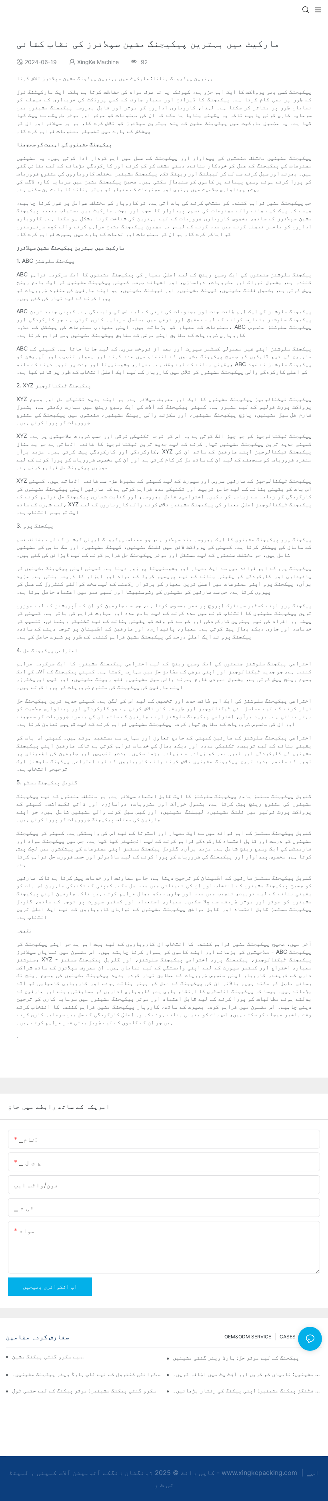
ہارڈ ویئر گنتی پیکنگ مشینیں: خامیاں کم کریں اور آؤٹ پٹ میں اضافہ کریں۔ (247, 1373)
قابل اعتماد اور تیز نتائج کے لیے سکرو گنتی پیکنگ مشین (49, 1356)
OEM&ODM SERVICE (247, 1337)
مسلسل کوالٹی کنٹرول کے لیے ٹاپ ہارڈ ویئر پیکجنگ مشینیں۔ (86, 1373)
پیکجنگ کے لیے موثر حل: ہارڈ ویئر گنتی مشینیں (236, 1357)
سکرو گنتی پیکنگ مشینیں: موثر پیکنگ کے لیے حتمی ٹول (84, 1390)
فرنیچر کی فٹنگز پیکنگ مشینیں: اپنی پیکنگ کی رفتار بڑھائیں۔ (247, 1390)
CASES (288, 1337)
